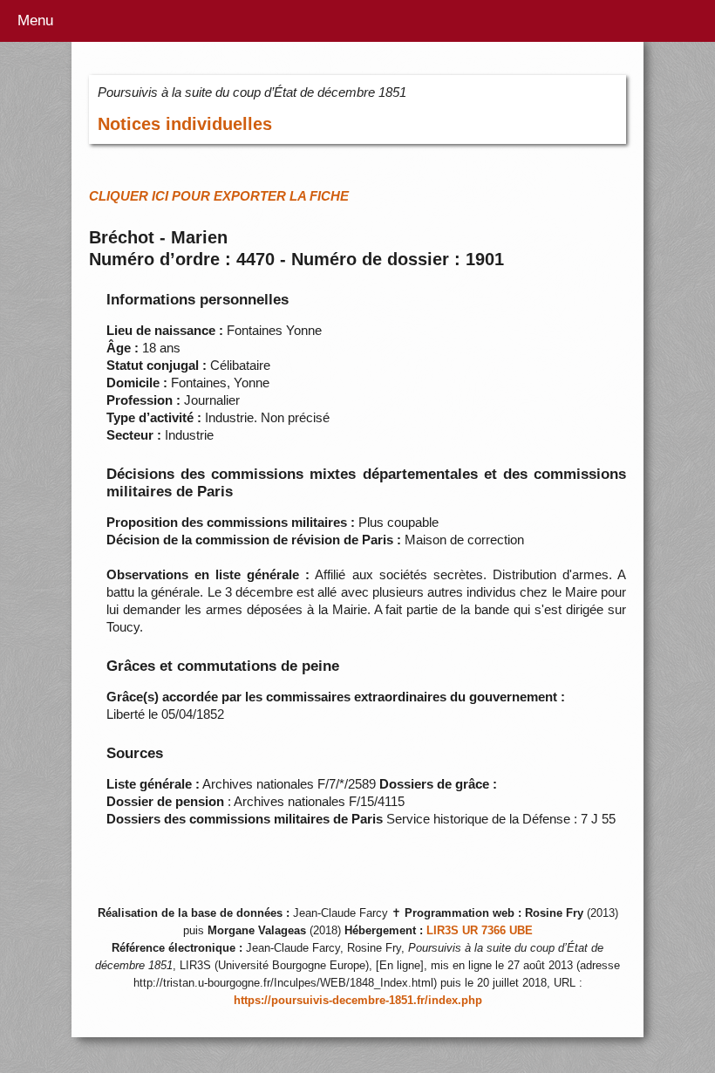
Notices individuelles (185, 123)
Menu (35, 20)
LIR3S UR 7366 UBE (479, 931)
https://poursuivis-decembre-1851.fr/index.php (358, 1000)
